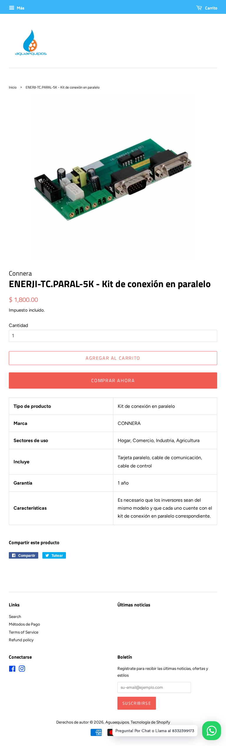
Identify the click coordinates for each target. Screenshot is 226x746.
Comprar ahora (113, 380)
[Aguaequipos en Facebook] (12, 670)
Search (15, 616)
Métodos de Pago (24, 624)
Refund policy (21, 639)
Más (20, 8)
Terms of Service (23, 632)
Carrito (210, 8)
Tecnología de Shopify (150, 722)
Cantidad (18, 325)
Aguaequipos (117, 722)
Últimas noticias (133, 604)
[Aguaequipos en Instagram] (22, 670)
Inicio (12, 87)
